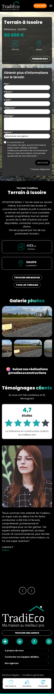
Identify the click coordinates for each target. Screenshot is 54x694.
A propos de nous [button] (14, 650)
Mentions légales (10, 675)
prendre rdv (40, 58)
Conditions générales (33, 675)
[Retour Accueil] (10, 6)
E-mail (7, 100)
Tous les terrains (27, 285)
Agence (8, 132)
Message (9, 116)
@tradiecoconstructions (27, 373)
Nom (7, 84)
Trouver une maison (27, 277)
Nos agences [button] (12, 663)
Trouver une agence (27, 632)
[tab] (28, 348)
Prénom (8, 92)
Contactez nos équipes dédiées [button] (22, 656)
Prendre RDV (40, 6)
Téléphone (9, 108)
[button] (50, 6)
